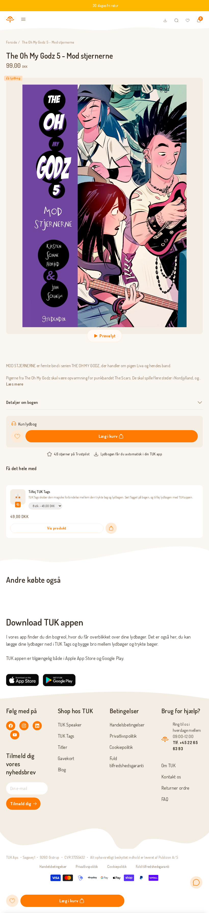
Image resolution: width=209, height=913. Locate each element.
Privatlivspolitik (123, 736)
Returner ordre (175, 788)
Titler (62, 747)
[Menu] (23, 19)
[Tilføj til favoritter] (17, 436)
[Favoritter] (188, 20)
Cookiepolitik (121, 747)
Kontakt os (171, 776)
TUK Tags (66, 736)
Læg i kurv (108, 436)
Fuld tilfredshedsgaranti (152, 866)
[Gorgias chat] (196, 882)
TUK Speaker (70, 724)
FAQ (164, 799)
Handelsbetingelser (127, 724)
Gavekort (66, 758)
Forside (11, 42)
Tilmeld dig (20, 803)
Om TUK (168, 765)
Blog (62, 769)
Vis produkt (57, 528)
